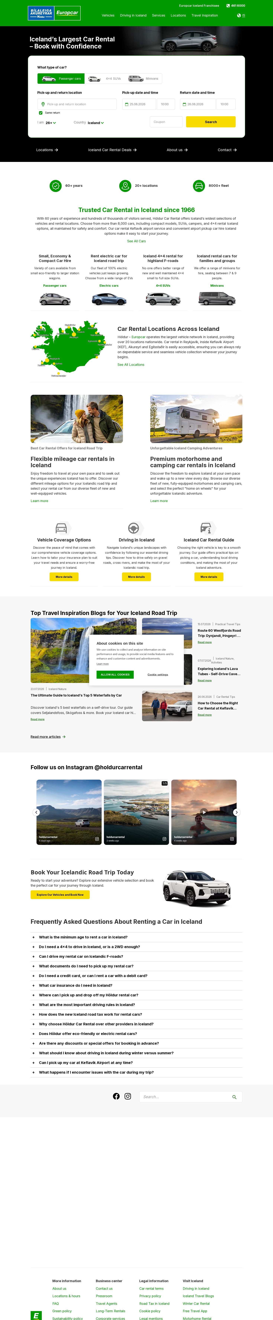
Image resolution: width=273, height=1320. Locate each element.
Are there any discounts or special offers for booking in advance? (99, 1043)
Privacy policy (150, 1296)
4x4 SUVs (113, 78)
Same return (52, 112)
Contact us (104, 1288)
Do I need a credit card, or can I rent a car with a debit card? (93, 976)
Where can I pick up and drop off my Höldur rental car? (88, 995)
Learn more (159, 501)
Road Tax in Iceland (154, 1304)
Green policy (62, 1311)
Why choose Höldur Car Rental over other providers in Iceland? (96, 1024)
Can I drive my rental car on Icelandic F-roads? (81, 956)
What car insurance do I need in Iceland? (75, 985)
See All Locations (131, 365)
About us (59, 1288)
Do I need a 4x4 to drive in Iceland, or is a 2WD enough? (89, 947)
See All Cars (136, 241)
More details (64, 576)
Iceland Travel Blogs (198, 1296)
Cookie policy (149, 1311)
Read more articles (46, 737)
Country (80, 122)
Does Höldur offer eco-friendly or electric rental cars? (88, 1033)
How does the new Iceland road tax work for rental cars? (90, 1014)
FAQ (55, 1304)
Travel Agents (106, 1304)
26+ (49, 123)
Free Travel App (195, 1311)
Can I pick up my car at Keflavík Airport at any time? (86, 1062)
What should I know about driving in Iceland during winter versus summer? (106, 1053)
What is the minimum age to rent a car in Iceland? (83, 937)
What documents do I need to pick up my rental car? (86, 966)
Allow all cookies (115, 674)
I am (40, 122)
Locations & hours (66, 1296)
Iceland (94, 123)
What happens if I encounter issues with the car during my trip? (96, 1072)
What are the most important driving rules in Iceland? (87, 1004)
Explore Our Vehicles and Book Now (60, 894)
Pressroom (104, 1296)
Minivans (152, 78)
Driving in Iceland (196, 1288)
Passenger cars (70, 78)
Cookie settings (158, 674)
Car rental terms (151, 1288)
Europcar (138, 337)
